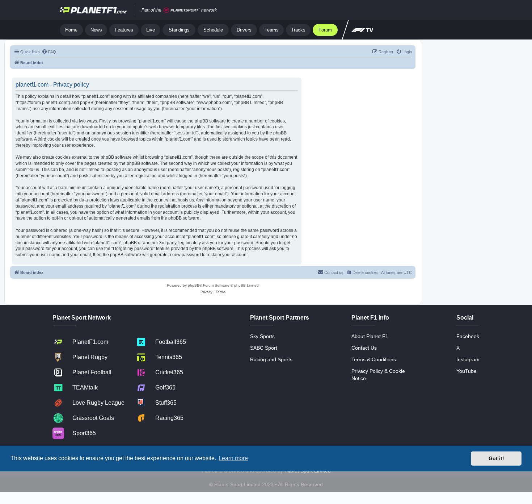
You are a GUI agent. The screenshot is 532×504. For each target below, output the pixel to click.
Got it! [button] (496, 458)
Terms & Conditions (373, 359)
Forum (325, 30)
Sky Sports (262, 336)
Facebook (467, 336)
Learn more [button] (233, 458)
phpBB (193, 285)
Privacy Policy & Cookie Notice (378, 374)
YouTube (466, 371)
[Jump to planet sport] (182, 10)
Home (71, 30)
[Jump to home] (93, 10)
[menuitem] (49, 51)
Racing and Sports (271, 359)
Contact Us (364, 348)
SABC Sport (263, 348)
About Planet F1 (369, 336)
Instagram (468, 359)
